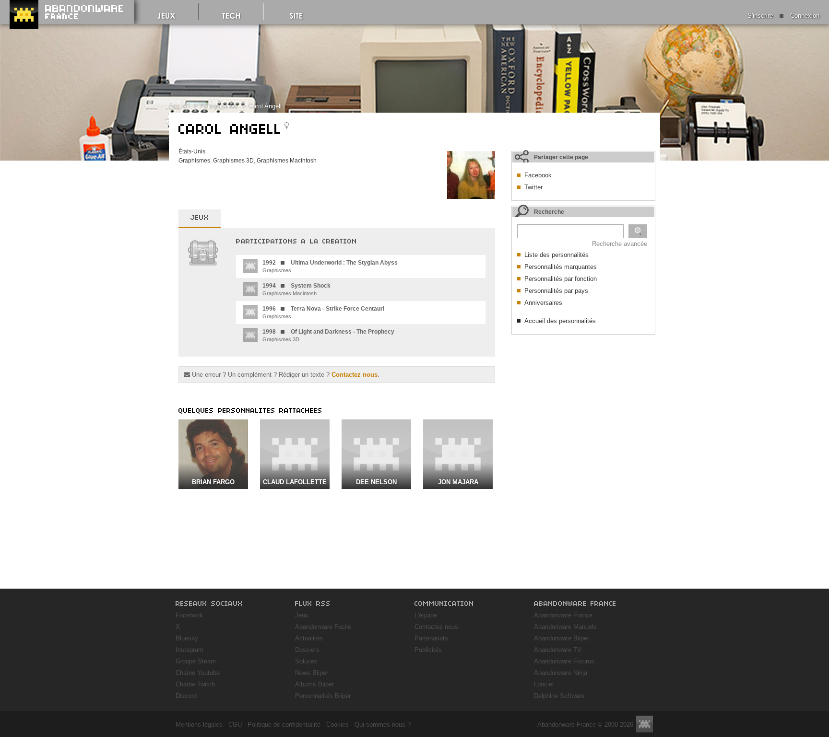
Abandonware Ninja (560, 672)
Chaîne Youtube (198, 672)
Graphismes (194, 160)
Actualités (309, 638)
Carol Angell (265, 106)
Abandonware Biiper (561, 638)
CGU (235, 724)
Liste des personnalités (556, 255)
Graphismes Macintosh (287, 160)
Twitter (533, 187)
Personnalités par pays (556, 291)
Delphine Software (559, 695)
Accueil (179, 106)
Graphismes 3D (233, 160)
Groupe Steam (196, 661)
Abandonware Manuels (565, 626)
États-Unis (191, 151)
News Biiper (311, 672)
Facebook (538, 175)
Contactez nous (355, 374)
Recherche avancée (619, 243)
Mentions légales (199, 724)
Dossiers (307, 649)
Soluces (306, 661)
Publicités (428, 649)
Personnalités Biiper (323, 695)
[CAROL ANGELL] (471, 196)
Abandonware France (563, 615)
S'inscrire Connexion (783, 15)
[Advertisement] (583, 399)
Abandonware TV (557, 649)
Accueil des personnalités (560, 321)
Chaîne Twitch (195, 684)
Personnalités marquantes (560, 267)
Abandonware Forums (564, 661)
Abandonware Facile (323, 626)
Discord (186, 695)
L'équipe (425, 615)
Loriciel (544, 684)
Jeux (301, 615)
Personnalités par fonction (560, 279)
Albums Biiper (314, 684)
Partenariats (431, 638)
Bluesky (187, 638)
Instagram (189, 649)
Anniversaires (543, 303)
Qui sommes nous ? (383, 724)
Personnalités (219, 106)
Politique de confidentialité (284, 724)
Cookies (337, 724)
